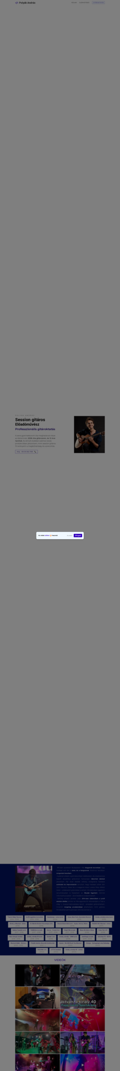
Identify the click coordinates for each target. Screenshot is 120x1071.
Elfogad (78, 535)
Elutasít (69, 535)
